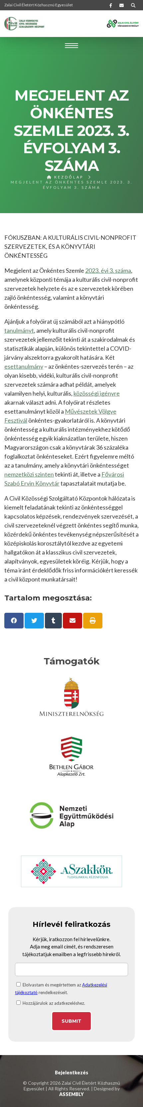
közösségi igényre (96, 393)
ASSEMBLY (71, 1094)
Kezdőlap (67, 177)
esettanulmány (23, 366)
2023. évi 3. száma (108, 270)
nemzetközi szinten (29, 474)
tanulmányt (19, 330)
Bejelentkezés (71, 1072)
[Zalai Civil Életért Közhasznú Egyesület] (24, 23)
